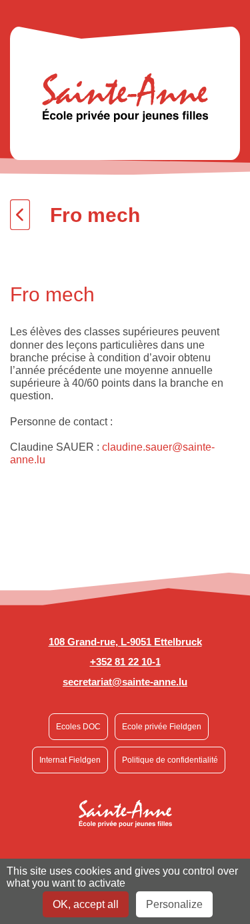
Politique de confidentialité (170, 760)
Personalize (174, 904)
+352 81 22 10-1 (125, 662)
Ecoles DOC (78, 726)
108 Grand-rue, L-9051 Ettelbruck (125, 642)
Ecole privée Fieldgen (161, 726)
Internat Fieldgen (70, 760)
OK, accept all (86, 904)
